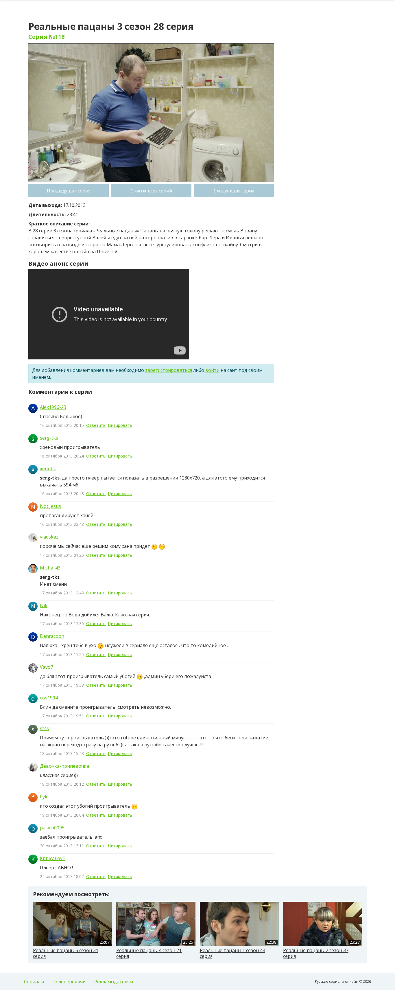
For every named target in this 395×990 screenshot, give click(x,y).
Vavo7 (46, 667)
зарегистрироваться (168, 370)
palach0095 (52, 827)
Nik (43, 605)
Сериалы (34, 981)
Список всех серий (151, 191)
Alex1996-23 (53, 407)
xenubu (48, 468)
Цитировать (120, 425)
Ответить (96, 425)
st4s (44, 728)
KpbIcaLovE (52, 858)
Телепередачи (69, 981)
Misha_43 (50, 568)
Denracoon (52, 636)
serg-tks (49, 438)
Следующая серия (234, 191)
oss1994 (49, 698)
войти (212, 370)
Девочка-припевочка (64, 766)
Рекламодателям (113, 981)
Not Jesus (50, 506)
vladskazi (50, 537)
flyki (44, 797)
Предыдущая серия (69, 191)
